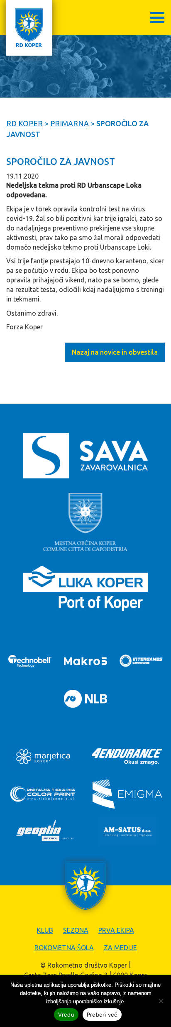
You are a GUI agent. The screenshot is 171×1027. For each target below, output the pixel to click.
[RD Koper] (29, 28)
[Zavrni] (160, 1001)
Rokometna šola (64, 947)
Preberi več (102, 1014)
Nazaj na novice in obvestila (115, 352)
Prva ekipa (116, 930)
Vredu (66, 1014)
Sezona (75, 930)
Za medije (120, 947)
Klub (45, 930)
